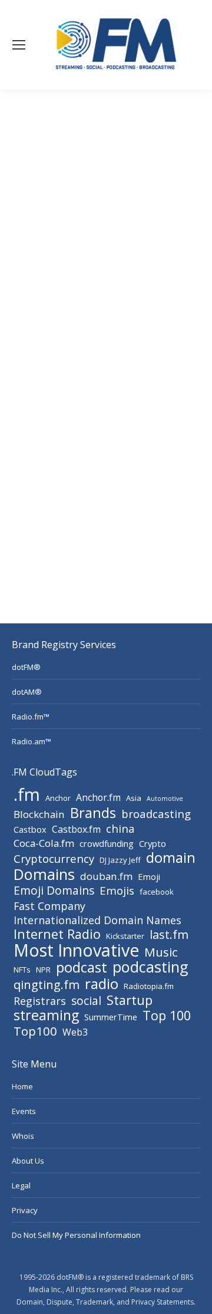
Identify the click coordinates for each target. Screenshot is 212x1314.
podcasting (150, 966)
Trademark (94, 1302)
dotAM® (27, 691)
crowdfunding (107, 843)
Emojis (117, 890)
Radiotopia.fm (149, 986)
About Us (28, 1160)
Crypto (152, 843)
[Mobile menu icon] (19, 45)
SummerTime (110, 1017)
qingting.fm (47, 984)
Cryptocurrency (54, 858)
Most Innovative (76, 950)
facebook (157, 891)
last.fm (169, 934)
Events (24, 1111)
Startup (130, 1000)
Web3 (75, 1032)
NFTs (22, 969)
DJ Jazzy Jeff (120, 860)
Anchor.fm (98, 797)
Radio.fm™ (30, 716)
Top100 (35, 1030)
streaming (46, 1015)
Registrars (40, 1000)
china (120, 828)
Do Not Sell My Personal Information (76, 1235)
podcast (81, 967)
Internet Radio (57, 934)
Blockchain (39, 814)
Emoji (149, 876)
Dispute (59, 1302)
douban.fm (106, 876)
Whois (23, 1136)
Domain (29, 1302)
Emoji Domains (54, 890)
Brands (93, 812)
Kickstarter (125, 936)
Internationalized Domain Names (97, 920)
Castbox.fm (76, 829)
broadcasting (156, 813)
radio (101, 983)
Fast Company (49, 905)
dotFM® (26, 667)
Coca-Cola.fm (44, 843)
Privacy (25, 1210)
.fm (27, 794)
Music (161, 951)
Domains (44, 874)
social (86, 1000)
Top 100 (167, 1015)
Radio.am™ (31, 741)
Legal (21, 1185)
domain (171, 857)
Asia (133, 798)
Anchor (58, 798)
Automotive (165, 798)
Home (22, 1086)
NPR (43, 969)
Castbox (30, 829)
